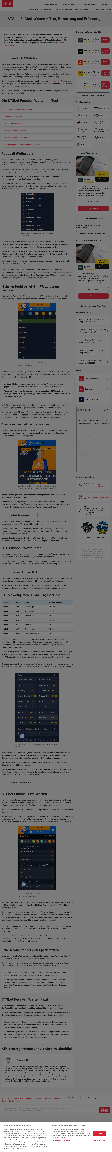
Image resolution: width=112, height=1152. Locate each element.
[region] (56, 1137)
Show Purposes (99, 1140)
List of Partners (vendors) (61, 1140)
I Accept (99, 1133)
